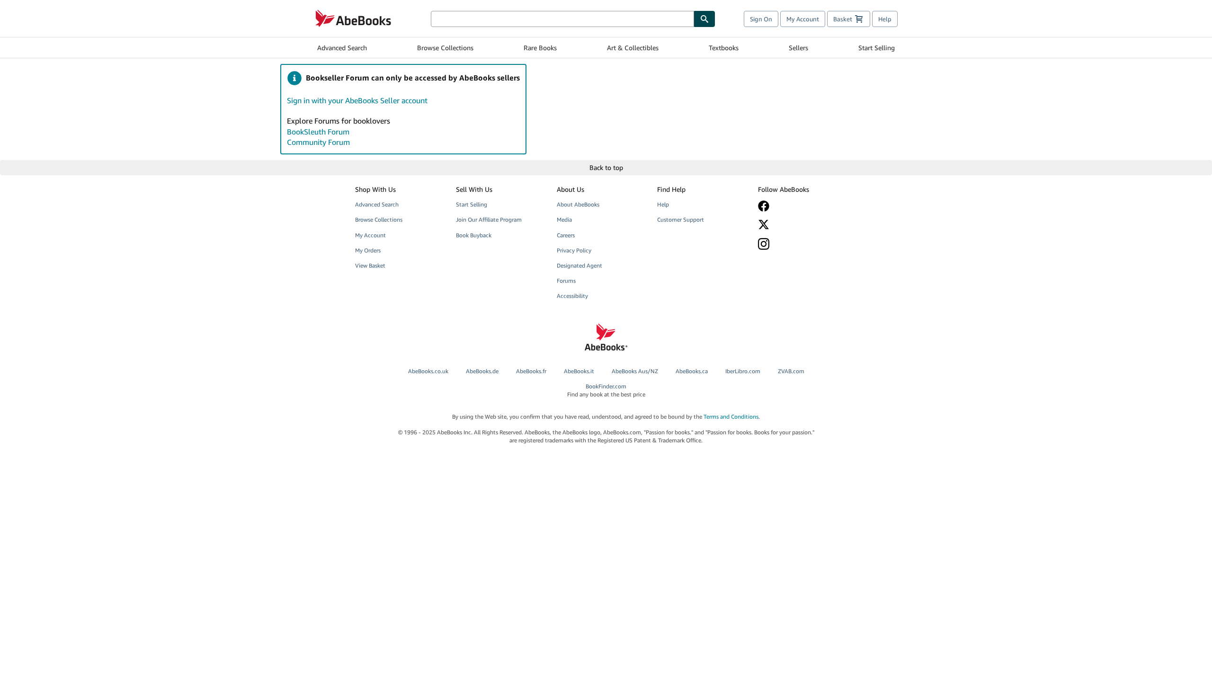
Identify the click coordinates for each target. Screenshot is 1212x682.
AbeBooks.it (579, 371)
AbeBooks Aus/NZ (635, 371)
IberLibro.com (742, 371)
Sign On (761, 19)
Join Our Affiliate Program (489, 219)
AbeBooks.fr (531, 371)
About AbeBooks (578, 204)
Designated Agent (579, 265)
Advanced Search (342, 48)
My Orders (368, 250)
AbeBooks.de (482, 371)
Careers (566, 235)
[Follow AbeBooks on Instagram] (801, 243)
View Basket (370, 265)
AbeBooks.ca (692, 371)
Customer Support (680, 219)
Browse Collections (445, 48)
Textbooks (724, 48)
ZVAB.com (791, 371)
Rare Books (540, 48)
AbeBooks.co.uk (428, 371)
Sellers (798, 48)
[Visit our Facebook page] (801, 206)
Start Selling (876, 48)
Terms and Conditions (731, 416)
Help (884, 19)
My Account (802, 19)
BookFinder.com (606, 390)
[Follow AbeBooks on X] (801, 224)
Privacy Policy (574, 250)
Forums (566, 280)
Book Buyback (473, 235)
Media (564, 219)
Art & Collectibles (633, 48)
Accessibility (572, 295)
